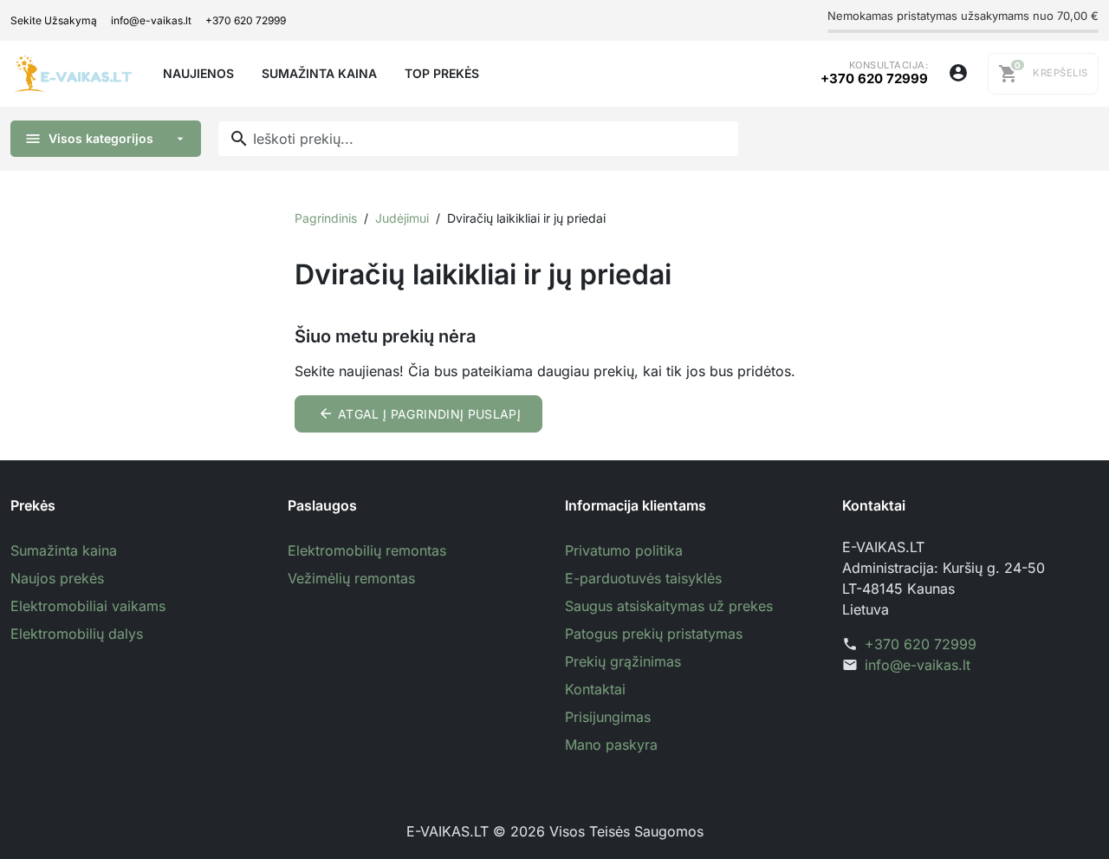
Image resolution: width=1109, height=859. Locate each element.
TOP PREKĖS (442, 73)
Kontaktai (595, 689)
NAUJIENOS (198, 73)
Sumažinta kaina (63, 550)
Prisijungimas (608, 717)
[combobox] (478, 138)
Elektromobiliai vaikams (87, 606)
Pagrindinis (326, 218)
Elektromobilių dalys (76, 633)
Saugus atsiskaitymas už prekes (669, 606)
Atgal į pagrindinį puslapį (420, 413)
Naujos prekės (57, 578)
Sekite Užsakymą (53, 20)
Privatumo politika (624, 550)
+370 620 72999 (245, 20)
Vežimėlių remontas (351, 578)
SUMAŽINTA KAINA (319, 73)
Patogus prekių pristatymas (654, 633)
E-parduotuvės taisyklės (643, 578)
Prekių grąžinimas (623, 661)
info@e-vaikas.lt (151, 20)
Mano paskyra (611, 744)
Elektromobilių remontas (367, 550)
